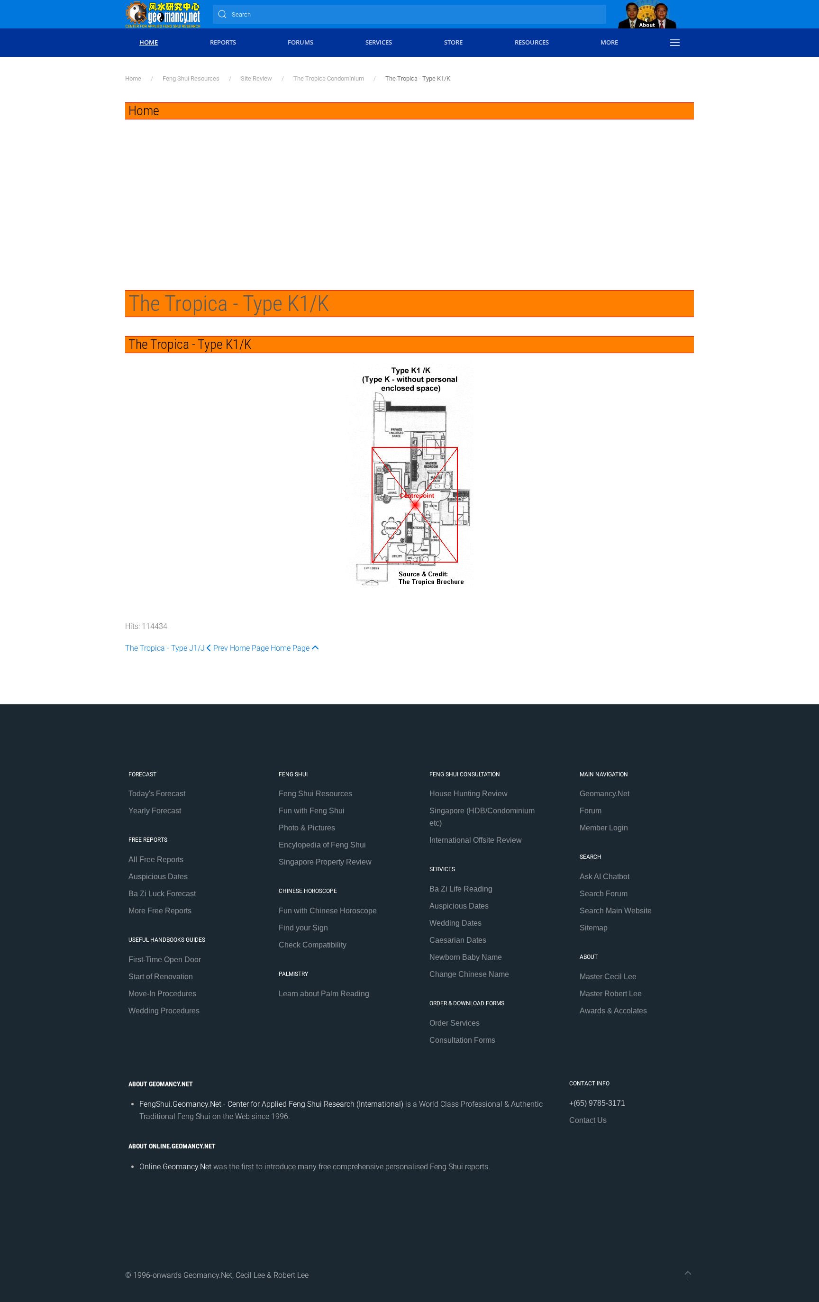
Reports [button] (223, 42)
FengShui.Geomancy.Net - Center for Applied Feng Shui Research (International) (271, 1104)
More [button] (609, 42)
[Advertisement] (409, 190)
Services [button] (378, 42)
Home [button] (148, 42)
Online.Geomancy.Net (175, 1166)
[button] (675, 42)
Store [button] (453, 42)
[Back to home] (163, 14)
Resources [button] (532, 42)
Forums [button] (300, 42)
